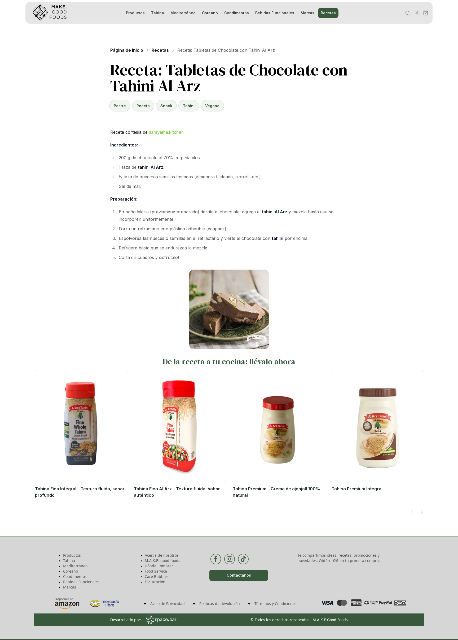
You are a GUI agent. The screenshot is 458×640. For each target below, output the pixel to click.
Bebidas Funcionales (274, 13)
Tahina (157, 13)
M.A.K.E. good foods (162, 560)
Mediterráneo (183, 13)
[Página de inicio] (71, 12)
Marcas (307, 13)
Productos (135, 13)
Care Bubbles (157, 576)
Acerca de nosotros (162, 555)
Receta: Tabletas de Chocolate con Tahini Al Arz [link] (226, 50)
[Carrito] (425, 13)
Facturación (155, 581)
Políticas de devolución (219, 603)
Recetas (328, 13)
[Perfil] (416, 13)
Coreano (210, 13)
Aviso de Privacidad (167, 603)
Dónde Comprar (159, 565)
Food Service (156, 571)
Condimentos (236, 13)
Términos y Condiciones (275, 603)
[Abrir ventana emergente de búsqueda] (407, 13)
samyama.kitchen (166, 132)
